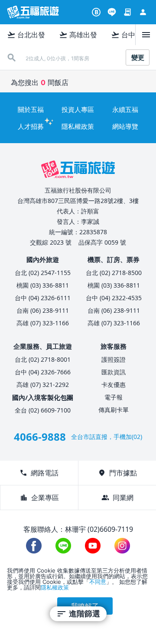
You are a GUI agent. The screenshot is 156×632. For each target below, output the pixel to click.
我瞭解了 (85, 606)
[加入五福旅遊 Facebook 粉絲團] (34, 545)
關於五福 (31, 109)
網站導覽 (125, 126)
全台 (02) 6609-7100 (43, 410)
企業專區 (39, 497)
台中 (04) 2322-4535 (114, 298)
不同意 (97, 581)
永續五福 (125, 109)
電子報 (113, 397)
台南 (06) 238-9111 (42, 310)
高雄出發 (78, 34)
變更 (137, 57)
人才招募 (31, 126)
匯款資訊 (113, 372)
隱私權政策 (78, 126)
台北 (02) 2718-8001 (43, 359)
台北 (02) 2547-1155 (43, 273)
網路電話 (39, 473)
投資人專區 (78, 109)
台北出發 (26, 34)
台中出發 (130, 34)
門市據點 (117, 473)
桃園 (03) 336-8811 (42, 285)
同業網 (117, 497)
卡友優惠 (113, 384)
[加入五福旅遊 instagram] (122, 545)
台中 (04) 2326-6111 (43, 298)
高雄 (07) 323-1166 (42, 323)
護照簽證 (113, 359)
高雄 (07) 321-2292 (42, 384)
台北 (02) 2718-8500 (114, 273)
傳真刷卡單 (113, 410)
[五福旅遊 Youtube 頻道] (93, 545)
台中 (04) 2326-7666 (43, 372)
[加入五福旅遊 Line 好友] (112, 12)
